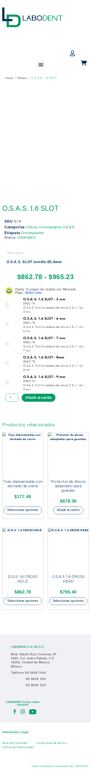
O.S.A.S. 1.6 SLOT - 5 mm (44, 299)
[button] (41, 64)
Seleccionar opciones (22, 510)
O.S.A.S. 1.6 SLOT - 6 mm (44, 318)
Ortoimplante (32, 233)
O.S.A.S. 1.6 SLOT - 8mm (43, 357)
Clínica (22, 78)
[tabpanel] (45, 262)
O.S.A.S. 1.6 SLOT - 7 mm (44, 338)
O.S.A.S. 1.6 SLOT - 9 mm (44, 377)
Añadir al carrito (38, 397)
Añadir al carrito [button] (68, 510)
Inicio (9, 78)
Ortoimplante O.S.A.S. (57, 227)
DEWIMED (26, 238)
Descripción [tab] (16, 253)
